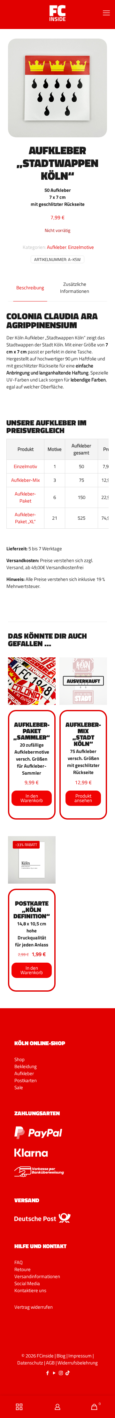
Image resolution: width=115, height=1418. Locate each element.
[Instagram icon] (60, 1373)
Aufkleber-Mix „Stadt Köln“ (83, 734)
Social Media (27, 1283)
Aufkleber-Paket (25, 497)
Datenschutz (30, 1362)
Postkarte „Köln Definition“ (31, 909)
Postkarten (25, 1080)
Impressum (80, 1355)
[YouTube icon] (54, 1373)
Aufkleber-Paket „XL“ (25, 518)
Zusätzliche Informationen (74, 287)
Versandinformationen (37, 1276)
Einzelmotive (81, 247)
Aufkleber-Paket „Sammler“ (31, 731)
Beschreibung (30, 287)
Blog (61, 1355)
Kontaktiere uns (30, 1290)
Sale (18, 1087)
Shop (19, 1059)
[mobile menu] (106, 12)
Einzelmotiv (25, 466)
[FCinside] (57, 12)
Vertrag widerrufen (33, 1307)
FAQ (18, 1262)
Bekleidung (25, 1066)
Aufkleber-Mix (25, 480)
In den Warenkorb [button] (31, 798)
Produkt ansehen (83, 798)
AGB (50, 1362)
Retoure (22, 1269)
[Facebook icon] (47, 1373)
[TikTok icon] (67, 1373)
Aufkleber (56, 247)
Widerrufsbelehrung (77, 1362)
